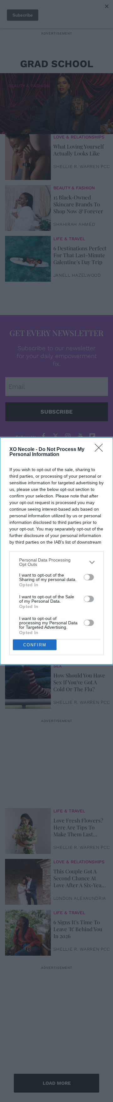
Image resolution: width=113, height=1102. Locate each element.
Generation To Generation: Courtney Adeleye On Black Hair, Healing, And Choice (53, 107)
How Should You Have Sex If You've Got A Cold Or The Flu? (79, 682)
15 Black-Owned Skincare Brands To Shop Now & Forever (78, 204)
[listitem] (56, 562)
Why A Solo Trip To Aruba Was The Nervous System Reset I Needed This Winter (77, 631)
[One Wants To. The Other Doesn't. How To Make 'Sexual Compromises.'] (28, 583)
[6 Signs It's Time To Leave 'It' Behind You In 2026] (28, 931)
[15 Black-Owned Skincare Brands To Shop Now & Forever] (28, 206)
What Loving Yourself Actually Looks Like (78, 150)
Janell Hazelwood (77, 275)
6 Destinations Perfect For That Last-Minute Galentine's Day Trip (79, 255)
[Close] (101, 450)
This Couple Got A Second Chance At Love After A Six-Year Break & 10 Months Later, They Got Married (78, 878)
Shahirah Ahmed (74, 224)
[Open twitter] (55, 436)
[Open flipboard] (92, 436)
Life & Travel (69, 238)
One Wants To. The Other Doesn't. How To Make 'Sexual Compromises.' (76, 580)
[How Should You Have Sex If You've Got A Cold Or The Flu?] (28, 684)
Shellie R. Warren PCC (81, 166)
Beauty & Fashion (29, 85)
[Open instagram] (68, 436)
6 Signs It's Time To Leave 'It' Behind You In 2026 (77, 929)
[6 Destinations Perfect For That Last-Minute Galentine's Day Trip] (28, 257)
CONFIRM (34, 645)
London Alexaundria (79, 898)
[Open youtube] (80, 436)
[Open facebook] (43, 436)
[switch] (89, 577)
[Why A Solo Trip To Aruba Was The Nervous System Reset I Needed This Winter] (28, 633)
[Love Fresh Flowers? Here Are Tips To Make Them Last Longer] (28, 829)
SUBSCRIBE (56, 411)
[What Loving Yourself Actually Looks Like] (28, 155)
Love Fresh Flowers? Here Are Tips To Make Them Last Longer (78, 827)
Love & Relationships (79, 136)
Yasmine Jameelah (76, 651)
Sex (57, 665)
